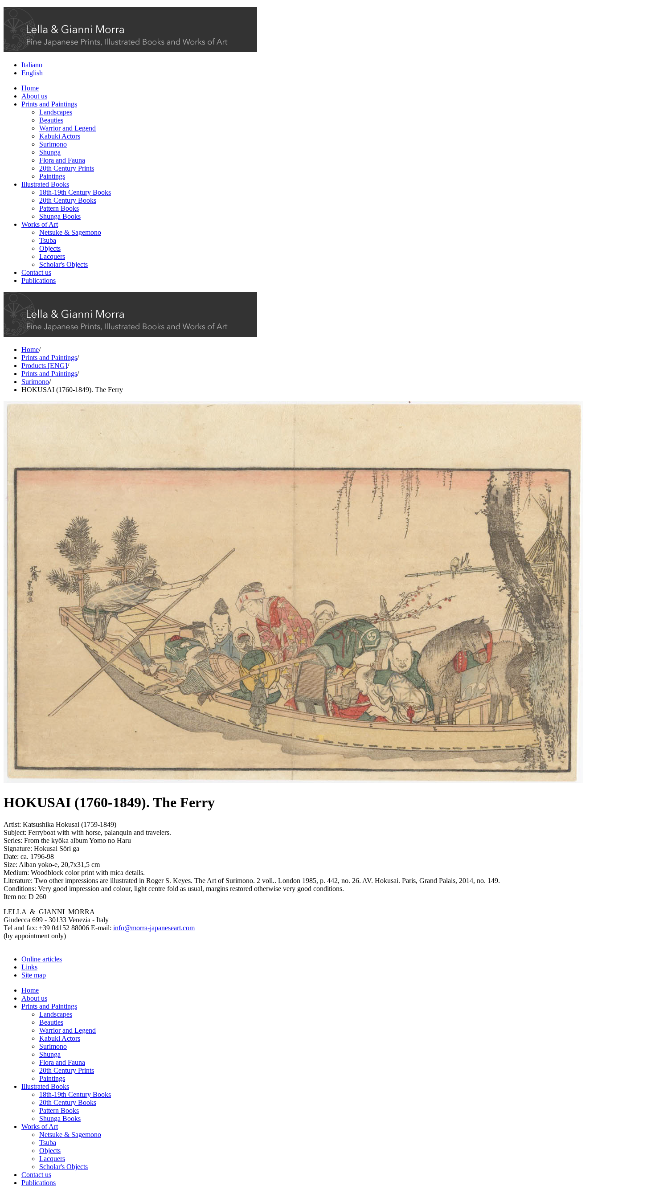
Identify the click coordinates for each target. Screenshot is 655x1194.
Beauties (51, 120)
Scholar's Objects (63, 264)
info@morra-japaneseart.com (154, 928)
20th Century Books (67, 200)
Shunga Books (60, 216)
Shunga (50, 152)
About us (34, 96)
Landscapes (55, 112)
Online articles (41, 959)
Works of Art (39, 224)
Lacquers (52, 256)
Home (30, 88)
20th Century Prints (66, 168)
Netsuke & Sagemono (70, 232)
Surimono (53, 144)
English (32, 73)
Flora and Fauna (62, 160)
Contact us (36, 272)
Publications (38, 280)
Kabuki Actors (59, 136)
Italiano (31, 65)
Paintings (52, 176)
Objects (50, 248)
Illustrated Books (45, 184)
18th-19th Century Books (75, 192)
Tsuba (47, 240)
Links (29, 967)
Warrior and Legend (67, 128)
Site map (33, 975)
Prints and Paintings (49, 104)
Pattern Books (59, 208)
